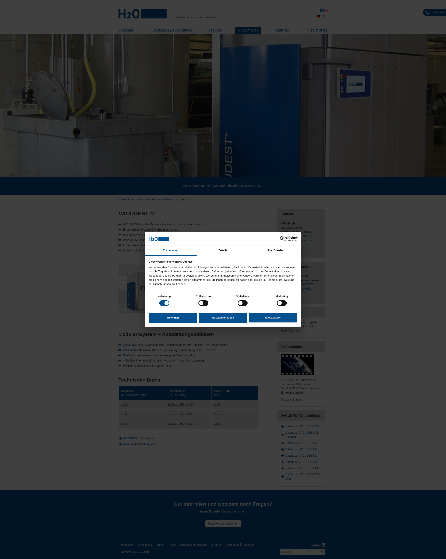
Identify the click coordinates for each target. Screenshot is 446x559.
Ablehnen (173, 317)
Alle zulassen (273, 317)
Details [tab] (223, 250)
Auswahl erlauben (223, 317)
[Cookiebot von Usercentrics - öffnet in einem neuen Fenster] (282, 239)
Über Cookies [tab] (275, 250)
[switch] (203, 303)
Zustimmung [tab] (171, 250)
